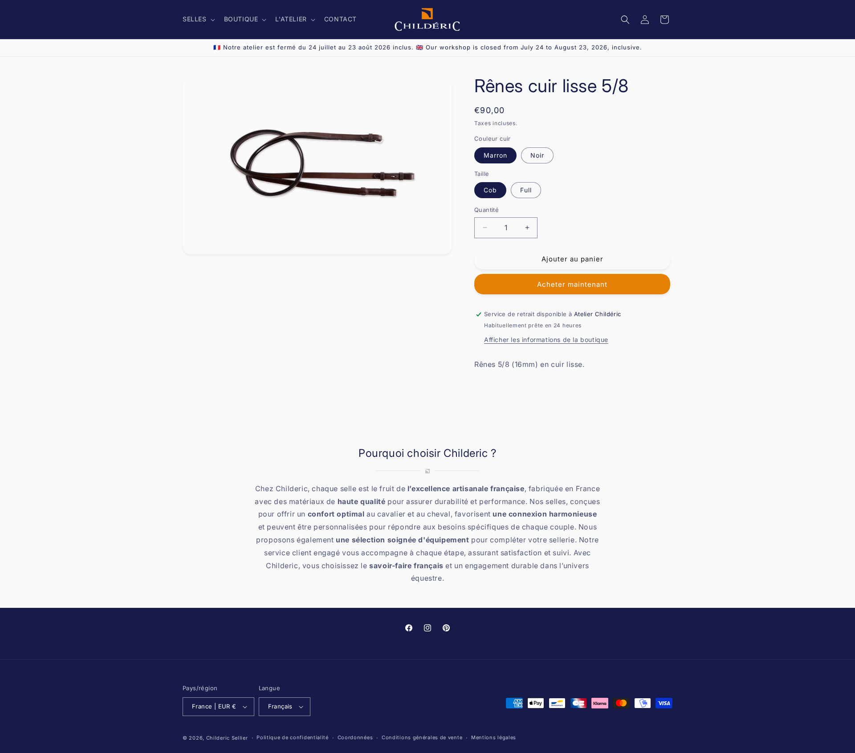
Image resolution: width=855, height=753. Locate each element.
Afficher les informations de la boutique (546, 339)
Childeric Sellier (227, 738)
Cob (490, 190)
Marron (495, 155)
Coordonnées (355, 737)
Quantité (486, 209)
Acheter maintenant (572, 284)
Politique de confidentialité (292, 737)
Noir (537, 155)
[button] (198, 19)
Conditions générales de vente (422, 737)
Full (526, 190)
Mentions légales (493, 737)
